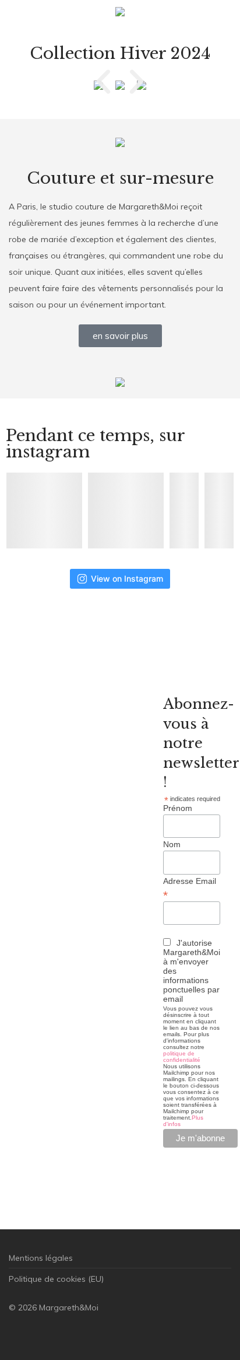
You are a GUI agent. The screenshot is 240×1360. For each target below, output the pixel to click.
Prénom (177, 808)
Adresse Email (189, 888)
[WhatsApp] (87, 1334)
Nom (172, 844)
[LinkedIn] (50, 1334)
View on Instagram (127, 578)
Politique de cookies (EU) (56, 1279)
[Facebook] (13, 1334)
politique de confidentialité (181, 1056)
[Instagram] (31, 1334)
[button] (103, 82)
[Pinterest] (69, 1334)
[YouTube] (106, 1334)
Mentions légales (41, 1258)
